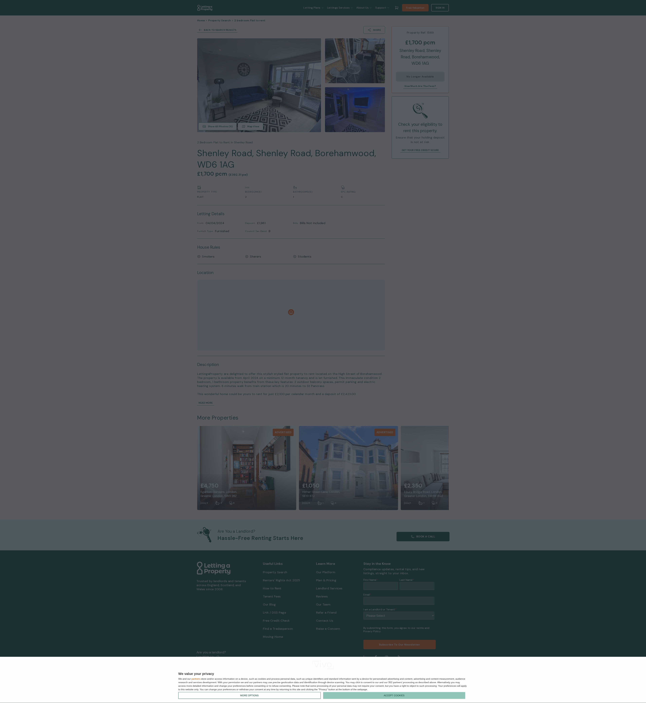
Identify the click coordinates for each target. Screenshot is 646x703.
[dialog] (323, 680)
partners (195, 679)
